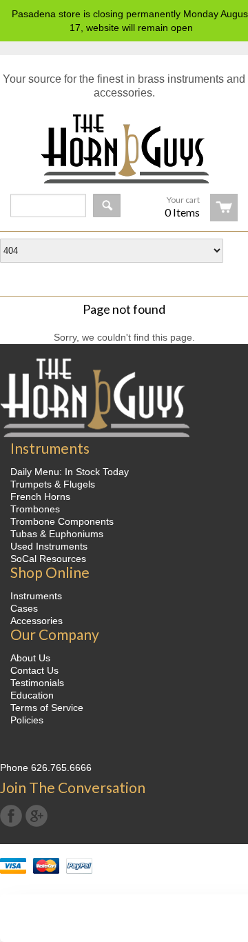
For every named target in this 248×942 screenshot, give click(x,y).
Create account (131, 275)
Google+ (36, 816)
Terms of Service (46, 707)
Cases (24, 608)
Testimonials (37, 682)
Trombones (35, 508)
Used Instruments (48, 546)
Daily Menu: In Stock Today (69, 471)
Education (32, 695)
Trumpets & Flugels (52, 484)
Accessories (36, 620)
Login (219, 275)
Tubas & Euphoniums (56, 533)
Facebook (11, 816)
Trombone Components (62, 521)
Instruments (36, 595)
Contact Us (34, 670)
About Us (30, 657)
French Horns (40, 496)
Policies (26, 719)
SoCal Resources (48, 558)
